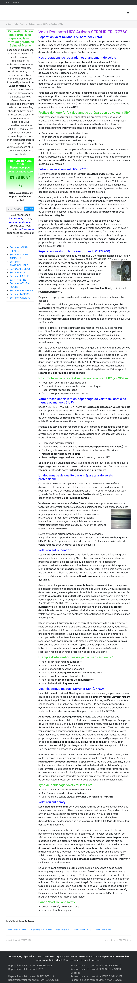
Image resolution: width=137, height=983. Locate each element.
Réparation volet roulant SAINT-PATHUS (31, 976)
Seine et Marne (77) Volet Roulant (43, 24)
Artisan (9, 24)
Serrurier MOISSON (21, 294)
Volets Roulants (20, 24)
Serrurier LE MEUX (20, 269)
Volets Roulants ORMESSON (117, 940)
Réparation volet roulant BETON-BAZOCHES (33, 979)
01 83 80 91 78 (13, 2)
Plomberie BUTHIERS (82, 930)
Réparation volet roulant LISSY (25, 969)
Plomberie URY (62, 930)
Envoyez (29, 209)
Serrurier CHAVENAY (21, 290)
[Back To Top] (130, 977)
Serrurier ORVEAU (20, 297)
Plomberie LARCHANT (18, 930)
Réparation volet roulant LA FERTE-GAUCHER (97, 976)
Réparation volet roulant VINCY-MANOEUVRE (96, 979)
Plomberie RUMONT (104, 930)
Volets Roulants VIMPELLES (19, 940)
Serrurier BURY (18, 272)
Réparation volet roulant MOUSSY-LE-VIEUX (96, 965)
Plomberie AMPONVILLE (41, 930)
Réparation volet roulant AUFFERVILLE (30, 965)
